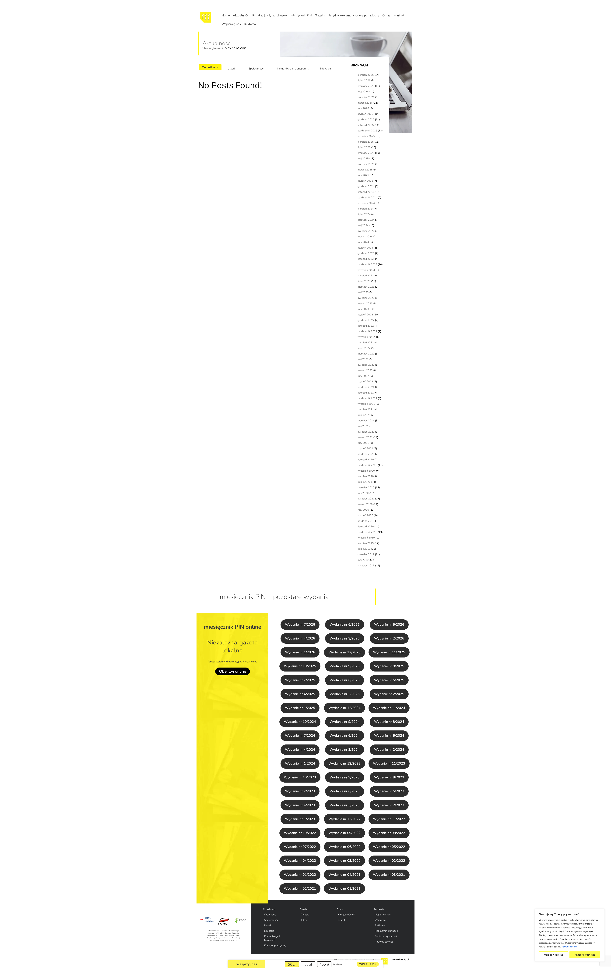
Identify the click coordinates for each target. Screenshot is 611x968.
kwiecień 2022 (366, 365)
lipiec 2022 (364, 348)
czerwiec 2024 (366, 220)
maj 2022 (363, 359)
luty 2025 (363, 175)
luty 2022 (363, 376)
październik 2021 (367, 398)
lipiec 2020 (364, 482)
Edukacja (269, 931)
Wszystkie (270, 914)
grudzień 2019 (366, 521)
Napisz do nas (383, 914)
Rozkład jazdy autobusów (270, 15)
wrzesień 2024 (366, 203)
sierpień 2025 (366, 142)
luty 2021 (363, 443)
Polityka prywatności (387, 936)
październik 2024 (367, 197)
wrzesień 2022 (366, 337)
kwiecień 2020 (366, 498)
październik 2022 (367, 331)
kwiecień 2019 (366, 565)
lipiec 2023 (364, 281)
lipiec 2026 (364, 80)
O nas (386, 15)
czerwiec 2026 (366, 86)
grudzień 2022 (366, 320)
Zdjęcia (305, 914)
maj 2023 (363, 292)
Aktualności (241, 15)
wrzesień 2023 (366, 270)
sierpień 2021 (366, 409)
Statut (341, 920)
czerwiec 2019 (366, 554)
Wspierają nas (231, 24)
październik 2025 (367, 130)
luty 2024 (363, 242)
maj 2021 (363, 426)
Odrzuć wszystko (553, 954)
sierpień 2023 (366, 275)
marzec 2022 (365, 370)
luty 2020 (363, 510)
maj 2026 (363, 91)
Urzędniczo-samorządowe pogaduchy (353, 15)
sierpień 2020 (366, 476)
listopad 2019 (366, 526)
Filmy (304, 920)
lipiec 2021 (364, 415)
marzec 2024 (365, 236)
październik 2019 (367, 532)
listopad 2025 (366, 125)
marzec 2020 (365, 504)
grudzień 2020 (366, 454)
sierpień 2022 (366, 342)
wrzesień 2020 (366, 471)
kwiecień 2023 (366, 298)
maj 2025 (363, 158)
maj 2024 (363, 225)
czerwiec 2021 (366, 420)
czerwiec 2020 (366, 487)
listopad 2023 (366, 259)
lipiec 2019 (364, 549)
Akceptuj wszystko (585, 954)
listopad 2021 (366, 392)
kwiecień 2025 (366, 164)
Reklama (250, 24)
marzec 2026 (365, 103)
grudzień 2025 (366, 119)
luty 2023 (363, 309)
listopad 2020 (366, 459)
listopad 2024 (366, 192)
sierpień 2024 (366, 208)
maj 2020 (363, 493)
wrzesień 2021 (366, 404)
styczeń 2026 (365, 114)
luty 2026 (363, 108)
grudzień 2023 (366, 253)
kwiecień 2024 (366, 231)
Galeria (320, 15)
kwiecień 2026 (366, 97)
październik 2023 (367, 264)
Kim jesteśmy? (346, 914)
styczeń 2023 (365, 314)
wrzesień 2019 (366, 537)
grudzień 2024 (366, 186)
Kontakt (398, 15)
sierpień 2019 (366, 543)
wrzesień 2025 (366, 136)
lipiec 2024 (364, 214)
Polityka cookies (569, 946)
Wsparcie (380, 920)
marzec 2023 (365, 303)
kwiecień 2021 (366, 431)
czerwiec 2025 (366, 153)
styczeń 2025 (365, 181)
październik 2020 (367, 465)
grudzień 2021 (366, 387)
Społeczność (271, 920)
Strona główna (211, 48)
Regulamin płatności (386, 931)
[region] (570, 935)
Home (226, 15)
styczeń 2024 (365, 247)
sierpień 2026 (366, 75)
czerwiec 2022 (366, 353)
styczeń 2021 (365, 448)
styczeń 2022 (365, 381)
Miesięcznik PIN (301, 15)
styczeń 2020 (365, 515)
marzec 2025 (365, 169)
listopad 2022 (366, 326)
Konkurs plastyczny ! (275, 945)
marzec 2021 (365, 437)
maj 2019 (363, 560)
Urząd (267, 925)
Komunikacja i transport (272, 938)
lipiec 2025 (364, 147)
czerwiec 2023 (366, 287)
